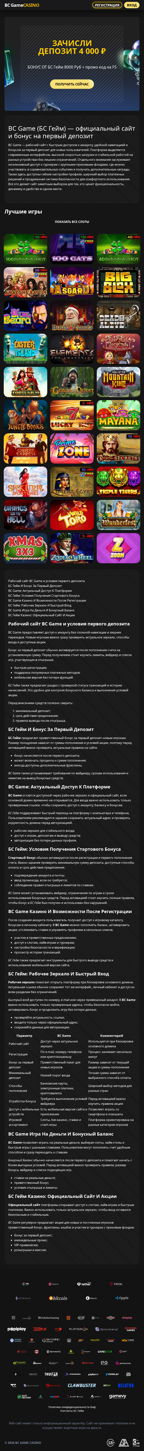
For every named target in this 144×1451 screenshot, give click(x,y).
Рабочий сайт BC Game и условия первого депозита (46, 581)
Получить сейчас (72, 84)
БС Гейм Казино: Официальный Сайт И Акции (41, 615)
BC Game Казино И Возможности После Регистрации (47, 600)
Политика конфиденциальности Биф (72, 1407)
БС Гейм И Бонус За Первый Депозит (35, 586)
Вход (132, 5)
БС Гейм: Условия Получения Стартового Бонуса (44, 596)
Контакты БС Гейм (72, 1411)
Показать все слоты (72, 222)
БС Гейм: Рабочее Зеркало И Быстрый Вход (39, 605)
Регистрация (107, 5)
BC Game (21, 5)
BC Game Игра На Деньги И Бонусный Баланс (41, 610)
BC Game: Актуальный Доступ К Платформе (40, 591)
